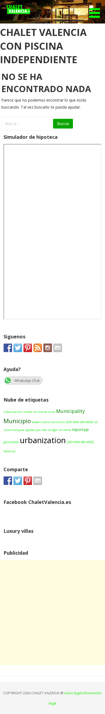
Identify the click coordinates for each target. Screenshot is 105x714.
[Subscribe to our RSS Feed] (37, 347)
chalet (27, 412)
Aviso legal (73, 693)
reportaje (80, 429)
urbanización (13, 412)
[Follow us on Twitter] (17, 347)
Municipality (70, 411)
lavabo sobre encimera (48, 422)
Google (53, 430)
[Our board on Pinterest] (27, 347)
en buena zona (44, 412)
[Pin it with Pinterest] (27, 480)
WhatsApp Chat (27, 380)
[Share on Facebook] (8, 480)
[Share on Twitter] (17, 480)
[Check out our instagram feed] (47, 347)
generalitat (11, 442)
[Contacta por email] (57, 347)
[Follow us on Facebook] (8, 347)
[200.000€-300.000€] (79, 422)
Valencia (9, 451)
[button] (96, 9)
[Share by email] (37, 480)
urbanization (43, 440)
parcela (41, 430)
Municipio (17, 421)
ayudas (30, 430)
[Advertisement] (52, 612)
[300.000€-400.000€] (80, 442)
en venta (65, 430)
